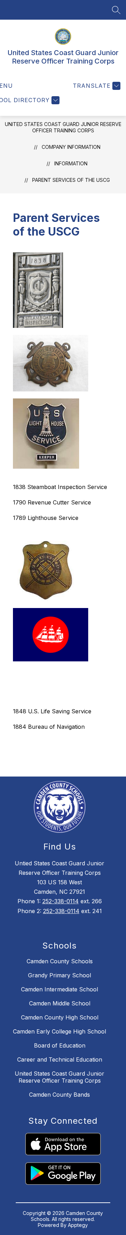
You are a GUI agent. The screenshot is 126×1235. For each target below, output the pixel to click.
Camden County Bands (59, 1094)
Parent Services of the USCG (71, 180)
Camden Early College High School (59, 1031)
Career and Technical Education (59, 1059)
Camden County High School (59, 1017)
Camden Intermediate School (59, 989)
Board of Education (59, 1045)
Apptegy (78, 1225)
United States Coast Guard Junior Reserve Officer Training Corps (63, 127)
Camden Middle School (59, 1003)
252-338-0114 (60, 901)
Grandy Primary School (59, 975)
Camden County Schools (60, 961)
